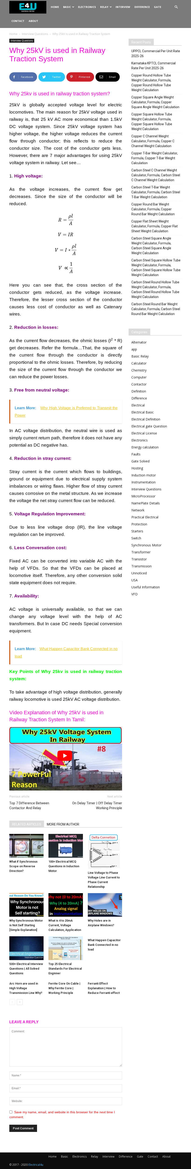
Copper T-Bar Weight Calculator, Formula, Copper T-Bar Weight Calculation (154, 158)
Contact (17, 21)
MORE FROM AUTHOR (63, 824)
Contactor (139, 384)
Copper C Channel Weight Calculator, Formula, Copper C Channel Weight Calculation (152, 141)
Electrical (138, 405)
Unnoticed (139, 573)
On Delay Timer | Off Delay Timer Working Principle (97, 805)
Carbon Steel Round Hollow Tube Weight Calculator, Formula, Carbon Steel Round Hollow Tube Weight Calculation (155, 289)
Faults (135, 454)
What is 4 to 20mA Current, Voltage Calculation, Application (64, 925)
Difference (142, 7)
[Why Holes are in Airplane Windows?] (105, 905)
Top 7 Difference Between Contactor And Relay (29, 805)
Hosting (137, 468)
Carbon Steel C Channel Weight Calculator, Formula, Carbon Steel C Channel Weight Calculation (155, 175)
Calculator (139, 363)
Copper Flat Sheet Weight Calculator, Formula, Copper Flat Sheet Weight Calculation (154, 226)
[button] (176, 7)
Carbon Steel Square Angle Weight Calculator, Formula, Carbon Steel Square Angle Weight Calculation (151, 245)
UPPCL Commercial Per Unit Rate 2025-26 (155, 53)
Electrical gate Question (149, 426)
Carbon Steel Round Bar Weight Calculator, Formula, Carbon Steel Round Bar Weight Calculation (155, 309)
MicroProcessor (143, 496)
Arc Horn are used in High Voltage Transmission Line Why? (25, 988)
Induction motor (143, 475)
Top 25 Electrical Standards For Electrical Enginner (65, 968)
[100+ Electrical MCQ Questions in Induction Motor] (65, 845)
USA (134, 580)
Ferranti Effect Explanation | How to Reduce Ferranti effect (104, 988)
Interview (123, 7)
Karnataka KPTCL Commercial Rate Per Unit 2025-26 (153, 65)
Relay (104, 7)
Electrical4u (35, 1165)
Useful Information (145, 587)
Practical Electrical (144, 517)
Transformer (140, 552)
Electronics (87, 7)
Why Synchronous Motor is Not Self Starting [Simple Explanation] (26, 925)
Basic (67, 7)
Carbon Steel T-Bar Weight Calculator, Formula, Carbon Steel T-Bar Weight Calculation (155, 192)
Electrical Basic (142, 412)
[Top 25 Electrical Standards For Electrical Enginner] (65, 948)
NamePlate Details (145, 503)
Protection (139, 524)
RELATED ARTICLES (26, 824)
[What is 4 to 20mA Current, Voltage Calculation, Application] (65, 905)
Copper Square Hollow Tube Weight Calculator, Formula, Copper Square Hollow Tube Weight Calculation (151, 121)
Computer (139, 377)
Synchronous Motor (146, 545)
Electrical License (144, 433)
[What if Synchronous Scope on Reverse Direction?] (26, 845)
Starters (137, 531)
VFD (134, 594)
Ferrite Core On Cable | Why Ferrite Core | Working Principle (64, 988)
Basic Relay (140, 356)
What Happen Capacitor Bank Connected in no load (104, 944)
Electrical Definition (145, 419)
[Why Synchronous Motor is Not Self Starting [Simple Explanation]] (26, 905)
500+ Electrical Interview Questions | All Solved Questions (26, 968)
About (33, 21)
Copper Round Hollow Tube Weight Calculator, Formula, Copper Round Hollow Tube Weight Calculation (151, 82)
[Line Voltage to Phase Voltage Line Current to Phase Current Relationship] (105, 851)
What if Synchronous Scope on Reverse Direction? (23, 866)
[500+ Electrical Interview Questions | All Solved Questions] (26, 948)
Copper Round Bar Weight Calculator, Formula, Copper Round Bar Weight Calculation (153, 209)
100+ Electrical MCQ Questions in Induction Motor (63, 866)
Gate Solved (140, 461)
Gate (157, 7)
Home (55, 7)
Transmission (141, 566)
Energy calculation (145, 447)
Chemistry (139, 370)
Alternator (139, 342)
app (134, 349)
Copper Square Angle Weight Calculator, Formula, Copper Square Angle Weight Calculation (155, 102)
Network (137, 510)
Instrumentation (143, 482)
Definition (138, 391)
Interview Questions (35, 34)
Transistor (139, 559)
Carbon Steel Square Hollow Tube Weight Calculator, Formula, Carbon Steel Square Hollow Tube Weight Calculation (156, 267)
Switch (136, 538)
